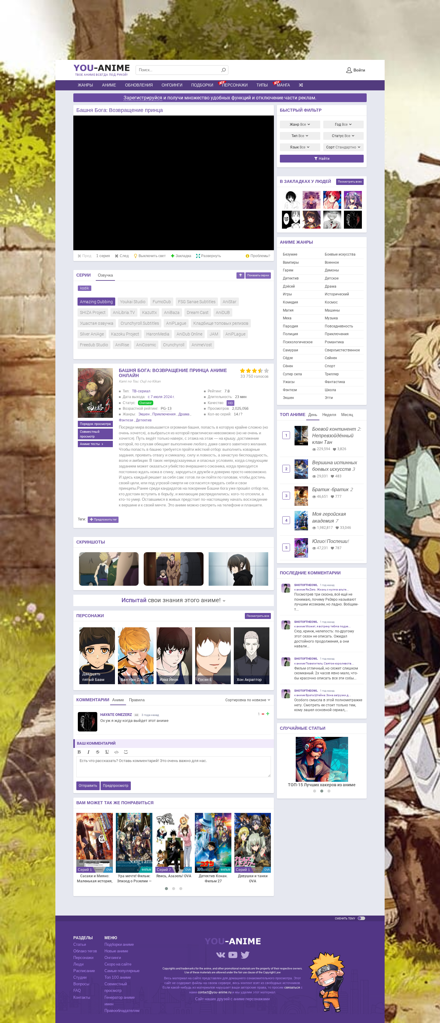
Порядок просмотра (95, 424)
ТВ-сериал (141, 391)
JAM (214, 334)
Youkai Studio (132, 301)
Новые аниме (116, 951)
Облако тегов (85, 951)
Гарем (288, 270)
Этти (329, 398)
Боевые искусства (340, 254)
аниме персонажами (251, 999)
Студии (80, 977)
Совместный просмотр (89, 433)
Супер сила (292, 374)
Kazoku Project (125, 334)
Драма (183, 414)
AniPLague (176, 323)
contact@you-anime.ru (214, 992)
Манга (283, 85)
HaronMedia (157, 334)
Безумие (290, 254)
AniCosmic (146, 344)
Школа (330, 390)
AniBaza (172, 312)
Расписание (84, 971)
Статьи (79, 944)
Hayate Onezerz (116, 714)
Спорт (330, 366)
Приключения (164, 414)
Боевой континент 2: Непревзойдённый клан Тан (336, 436)
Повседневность (339, 326)
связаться (292, 987)
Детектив (143, 420)
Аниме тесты (90, 444)
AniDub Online (189, 334)
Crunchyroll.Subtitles (140, 323)
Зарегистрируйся (143, 98)
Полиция (290, 334)
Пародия (290, 326)
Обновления (139, 85)
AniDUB (223, 312)
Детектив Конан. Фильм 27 (213, 879)
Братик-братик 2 (332, 489)
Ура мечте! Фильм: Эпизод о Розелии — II (134, 879)
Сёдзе (288, 358)
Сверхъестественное (342, 350)
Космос (331, 302)
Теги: (82, 519)
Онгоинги (172, 85)
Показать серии (258, 275)
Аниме (109, 85)
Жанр (298, 124)
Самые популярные (121, 971)
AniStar (229, 301)
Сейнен (331, 358)
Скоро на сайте (117, 964)
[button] (166, 889)
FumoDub (162, 301)
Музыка (331, 318)
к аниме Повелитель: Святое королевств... (324, 663)
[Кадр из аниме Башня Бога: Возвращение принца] (108, 568)
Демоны (332, 270)
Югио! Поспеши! (330, 541)
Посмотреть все (258, 616)
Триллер (332, 374)
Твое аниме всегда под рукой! (101, 74)
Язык (297, 147)
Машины (332, 310)
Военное (332, 262)
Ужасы (289, 382)
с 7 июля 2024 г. (161, 396)
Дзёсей (289, 286)
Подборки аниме (119, 944)
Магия (288, 310)
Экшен (144, 414)
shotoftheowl (306, 585)
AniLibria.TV (124, 312)
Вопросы (81, 984)
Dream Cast (198, 312)
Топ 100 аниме (117, 977)
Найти (324, 159)
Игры (287, 294)
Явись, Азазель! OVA (173, 876)
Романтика (334, 342)
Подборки (202, 85)
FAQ (77, 990)
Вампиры (291, 262)
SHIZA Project (93, 312)
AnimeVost (202, 344)
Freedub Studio (94, 344)
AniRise (122, 344)
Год (341, 124)
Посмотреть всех (350, 181)
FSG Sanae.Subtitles (197, 301)
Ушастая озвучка (96, 323)
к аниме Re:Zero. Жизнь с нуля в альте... (321, 589)
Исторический (337, 294)
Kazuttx (149, 312)
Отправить (88, 786)
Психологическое (297, 342)
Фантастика (335, 382)
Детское (332, 278)
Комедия (290, 302)
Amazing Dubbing (96, 301)
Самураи (290, 350)
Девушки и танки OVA (253, 879)
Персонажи (235, 85)
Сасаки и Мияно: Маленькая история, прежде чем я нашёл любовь (95, 879)
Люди (78, 964)
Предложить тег (105, 519)
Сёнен (288, 366)
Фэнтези (126, 420)
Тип (298, 136)
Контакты (81, 997)
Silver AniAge (92, 334)
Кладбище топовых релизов (220, 323)
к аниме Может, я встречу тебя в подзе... (322, 626)
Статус (341, 136)
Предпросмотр (115, 786)
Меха (287, 318)
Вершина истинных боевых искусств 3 (334, 466)
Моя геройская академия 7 (329, 517)
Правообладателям (121, 1010)
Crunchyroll (173, 344)
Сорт (341, 147)
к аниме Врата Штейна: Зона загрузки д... (322, 695)
